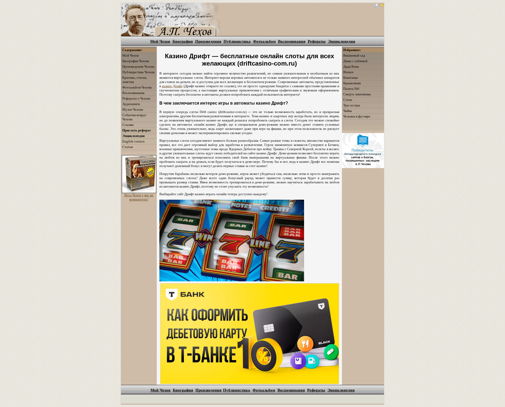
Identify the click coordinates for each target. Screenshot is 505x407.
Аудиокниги (131, 104)
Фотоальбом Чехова (137, 87)
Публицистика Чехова (138, 72)
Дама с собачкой (355, 61)
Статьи (127, 147)
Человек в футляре (356, 116)
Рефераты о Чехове (136, 98)
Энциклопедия (341, 41)
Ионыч (348, 72)
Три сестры (351, 105)
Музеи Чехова (132, 109)
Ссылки (128, 125)
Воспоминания (291, 41)
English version (133, 141)
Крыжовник (352, 83)
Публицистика (237, 41)
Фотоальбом (264, 41)
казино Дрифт (172, 86)
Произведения (208, 41)
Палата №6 (351, 89)
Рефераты (317, 41)
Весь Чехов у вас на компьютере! (138, 197)
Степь (347, 100)
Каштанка (350, 78)
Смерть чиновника (357, 94)
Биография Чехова (135, 61)
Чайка (347, 111)
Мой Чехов (160, 41)
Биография (183, 41)
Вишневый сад (354, 55)
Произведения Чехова (138, 66)
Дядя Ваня (351, 66)
